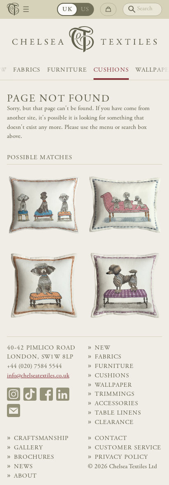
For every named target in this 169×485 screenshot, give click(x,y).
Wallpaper (113, 385)
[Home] (84, 41)
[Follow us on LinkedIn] (62, 394)
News (23, 467)
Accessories (116, 404)
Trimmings (115, 394)
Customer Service (128, 448)
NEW (102, 348)
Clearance (114, 423)
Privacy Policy (121, 457)
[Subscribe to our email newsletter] (13, 410)
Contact (111, 438)
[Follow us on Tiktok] (30, 394)
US (85, 10)
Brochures (34, 457)
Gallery (28, 448)
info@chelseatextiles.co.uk (38, 376)
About (25, 476)
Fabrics (27, 70)
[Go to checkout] (108, 9)
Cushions (111, 70)
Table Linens (118, 413)
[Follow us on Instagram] (13, 394)
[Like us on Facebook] (46, 394)
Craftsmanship (41, 438)
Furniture (67, 70)
